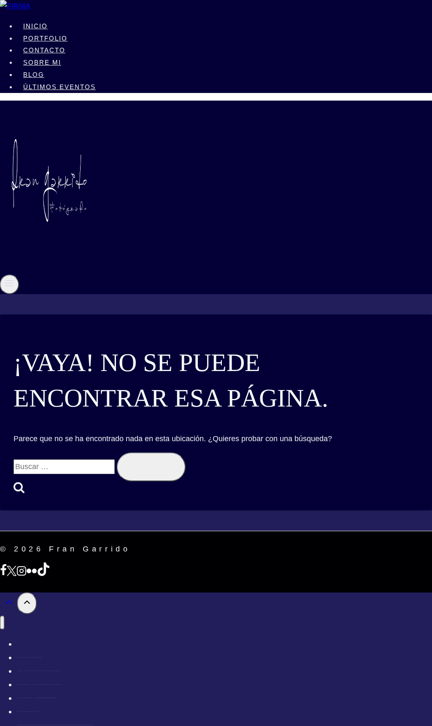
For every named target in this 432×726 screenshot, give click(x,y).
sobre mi (42, 62)
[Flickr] (32, 573)
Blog (33, 74)
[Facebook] (3, 573)
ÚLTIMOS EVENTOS (59, 86)
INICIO (35, 26)
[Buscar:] (65, 466)
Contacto (44, 50)
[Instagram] (21, 573)
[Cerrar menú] (2, 623)
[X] (11, 573)
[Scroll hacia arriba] (8, 604)
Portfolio (45, 38)
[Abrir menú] (9, 284)
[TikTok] (43, 573)
